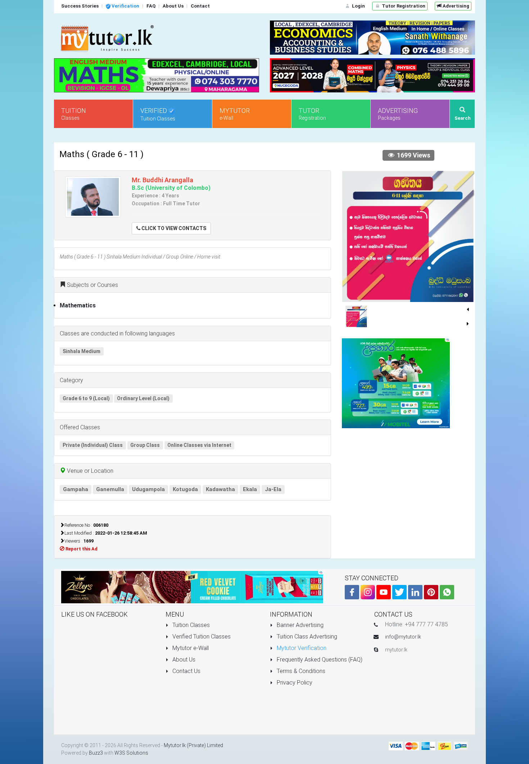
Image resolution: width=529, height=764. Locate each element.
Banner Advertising (299, 625)
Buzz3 (96, 753)
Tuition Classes (190, 625)
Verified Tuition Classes (201, 636)
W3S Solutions (131, 753)
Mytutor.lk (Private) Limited (193, 745)
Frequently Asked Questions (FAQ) (318, 659)
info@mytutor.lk (403, 637)
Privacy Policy (293, 682)
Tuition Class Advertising (306, 636)
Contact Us (185, 671)
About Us (183, 659)
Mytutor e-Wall (190, 648)
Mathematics (78, 305)
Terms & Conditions (300, 671)
